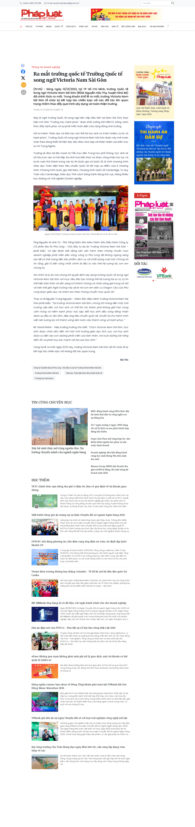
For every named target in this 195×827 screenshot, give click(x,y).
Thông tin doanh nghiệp (46, 67)
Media (48, 26)
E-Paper (142, 195)
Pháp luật (83, 26)
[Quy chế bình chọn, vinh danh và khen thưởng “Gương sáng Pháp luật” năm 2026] (154, 93)
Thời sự (28, 26)
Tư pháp (39, 26)
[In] (23, 92)
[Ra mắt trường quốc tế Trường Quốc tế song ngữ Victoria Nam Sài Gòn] (42, 15)
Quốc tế (59, 26)
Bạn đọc (142, 26)
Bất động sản (128, 26)
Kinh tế (115, 26)
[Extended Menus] (168, 26)
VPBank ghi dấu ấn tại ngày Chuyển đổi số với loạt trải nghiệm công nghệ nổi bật (79, 718)
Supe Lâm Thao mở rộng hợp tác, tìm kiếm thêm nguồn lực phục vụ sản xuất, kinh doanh (110, 442)
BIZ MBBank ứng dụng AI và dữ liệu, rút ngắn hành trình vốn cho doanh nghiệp (79, 602)
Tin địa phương (157, 26)
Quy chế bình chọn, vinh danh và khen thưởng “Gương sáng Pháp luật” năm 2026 (152, 111)
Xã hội (95, 26)
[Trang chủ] (21, 26)
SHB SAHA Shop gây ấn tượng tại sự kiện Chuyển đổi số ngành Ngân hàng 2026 (78, 514)
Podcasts (71, 26)
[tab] (153, 280)
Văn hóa (105, 26)
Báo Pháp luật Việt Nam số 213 (152, 252)
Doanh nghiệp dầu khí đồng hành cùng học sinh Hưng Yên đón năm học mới (109, 456)
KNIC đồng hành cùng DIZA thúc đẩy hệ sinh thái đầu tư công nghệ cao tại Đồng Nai (110, 414)
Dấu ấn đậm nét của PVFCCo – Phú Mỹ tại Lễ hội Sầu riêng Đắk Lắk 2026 (74, 627)
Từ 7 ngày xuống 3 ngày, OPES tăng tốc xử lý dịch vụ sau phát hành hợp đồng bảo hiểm (110, 428)
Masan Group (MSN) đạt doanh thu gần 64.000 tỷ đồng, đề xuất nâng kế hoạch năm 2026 (109, 469)
